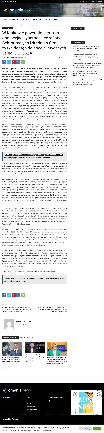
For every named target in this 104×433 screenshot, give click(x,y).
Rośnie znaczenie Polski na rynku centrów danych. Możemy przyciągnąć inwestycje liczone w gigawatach (86, 57)
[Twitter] (83, 1)
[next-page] (6, 367)
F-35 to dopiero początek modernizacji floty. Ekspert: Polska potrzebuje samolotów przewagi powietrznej (86, 74)
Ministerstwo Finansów (78, 34)
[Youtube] (86, 1)
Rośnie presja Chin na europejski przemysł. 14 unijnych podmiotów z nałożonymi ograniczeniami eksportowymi (87, 82)
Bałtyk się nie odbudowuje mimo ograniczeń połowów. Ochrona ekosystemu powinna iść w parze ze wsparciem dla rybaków (87, 65)
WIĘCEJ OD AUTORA (26, 338)
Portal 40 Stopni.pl (11, 57)
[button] (99, 19)
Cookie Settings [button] (85, 429)
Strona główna (6, 25)
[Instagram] (80, 1)
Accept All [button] (97, 429)
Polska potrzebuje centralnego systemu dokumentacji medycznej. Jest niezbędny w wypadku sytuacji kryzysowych (16, 309)
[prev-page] (3, 367)
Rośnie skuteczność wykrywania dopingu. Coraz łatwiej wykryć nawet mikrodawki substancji (12, 359)
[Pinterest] (14, 62)
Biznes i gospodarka (18, 25)
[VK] (18, 62)
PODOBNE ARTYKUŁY (10, 338)
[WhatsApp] (23, 62)
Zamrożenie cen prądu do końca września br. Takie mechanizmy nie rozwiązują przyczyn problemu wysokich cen (52, 309)
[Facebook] (77, 1)
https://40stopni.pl (21, 324)
